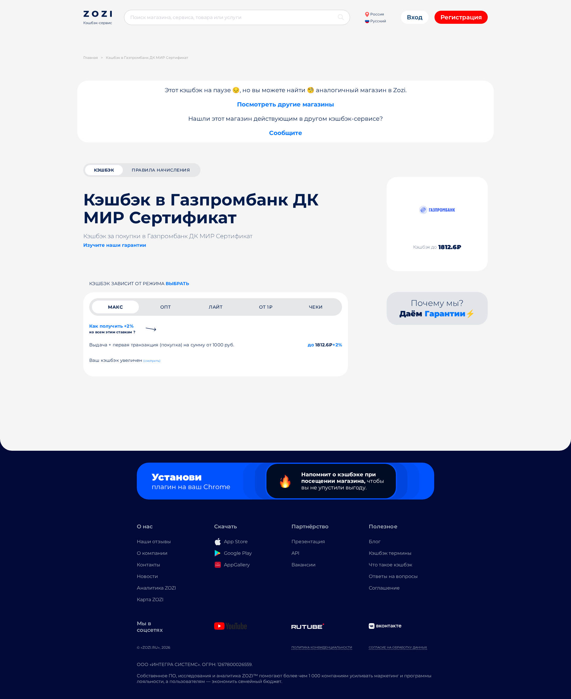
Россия (376, 14)
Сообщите (285, 132)
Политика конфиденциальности (321, 647)
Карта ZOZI (150, 599)
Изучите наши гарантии (114, 245)
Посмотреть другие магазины (285, 104)
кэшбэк (104, 170)
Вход (415, 17)
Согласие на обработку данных (398, 647)
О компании (152, 553)
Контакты (148, 565)
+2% (337, 345)
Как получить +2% (112, 328)
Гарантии (445, 313)
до (311, 345)
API (295, 553)
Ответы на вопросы (393, 576)
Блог (375, 541)
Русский (377, 21)
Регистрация (461, 17)
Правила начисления (161, 170)
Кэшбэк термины (390, 553)
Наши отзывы (154, 541)
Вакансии (303, 565)
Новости (147, 576)
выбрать (177, 283)
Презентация (308, 541)
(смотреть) (151, 361)
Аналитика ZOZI (156, 588)
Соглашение (384, 588)
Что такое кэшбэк (390, 565)
